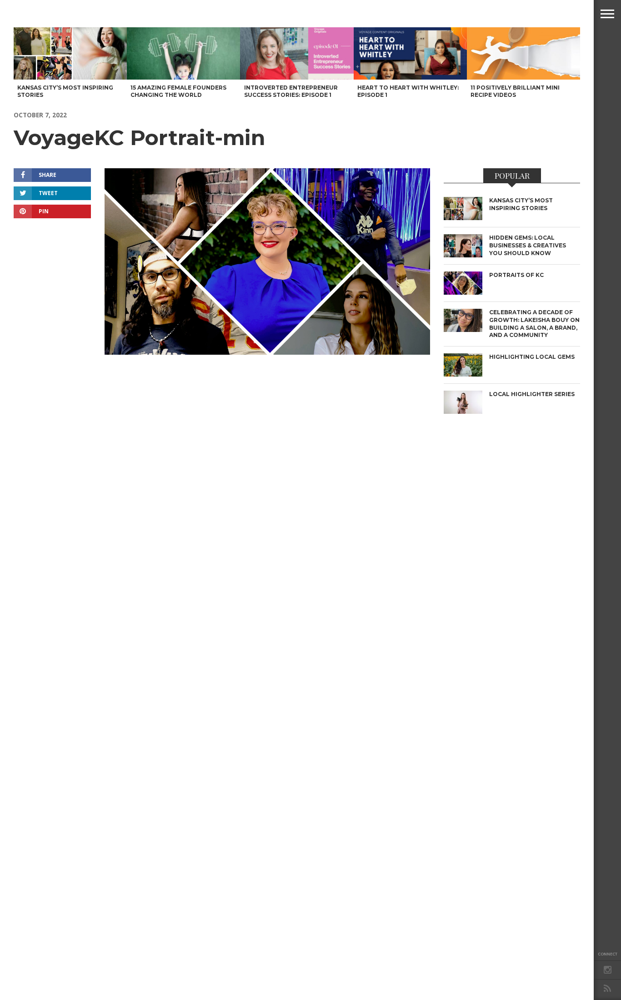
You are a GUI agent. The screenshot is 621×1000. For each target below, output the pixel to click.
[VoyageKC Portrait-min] (267, 352)
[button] (607, 13)
